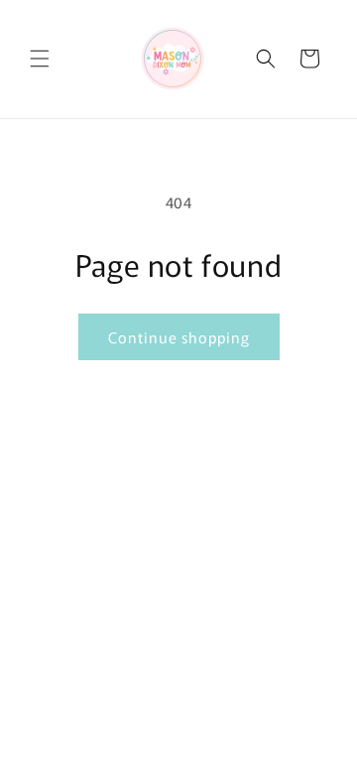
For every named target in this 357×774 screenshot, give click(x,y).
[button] (39, 58)
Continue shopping (179, 336)
